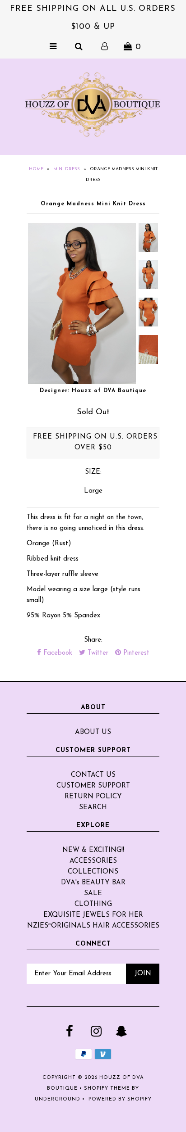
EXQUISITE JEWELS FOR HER (93, 915)
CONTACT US (93, 775)
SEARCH (93, 807)
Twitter (96, 653)
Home (36, 169)
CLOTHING (93, 904)
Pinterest (135, 653)
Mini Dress (66, 169)
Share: (93, 640)
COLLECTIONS (93, 872)
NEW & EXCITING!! (93, 850)
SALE (93, 893)
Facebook (56, 653)
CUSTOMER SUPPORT (93, 786)
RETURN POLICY (93, 796)
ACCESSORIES (93, 861)
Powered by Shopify (120, 1099)
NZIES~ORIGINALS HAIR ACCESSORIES (93, 926)
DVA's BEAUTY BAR (93, 882)
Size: (93, 472)
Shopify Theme (107, 1088)
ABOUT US (93, 732)
